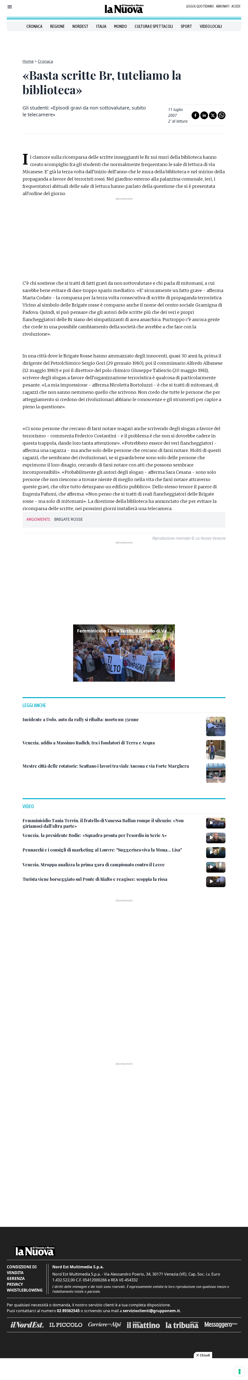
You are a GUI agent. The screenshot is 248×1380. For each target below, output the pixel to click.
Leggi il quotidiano (200, 6)
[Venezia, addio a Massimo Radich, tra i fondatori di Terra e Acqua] (215, 749)
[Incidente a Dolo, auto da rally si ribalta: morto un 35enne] (215, 726)
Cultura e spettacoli (154, 26)
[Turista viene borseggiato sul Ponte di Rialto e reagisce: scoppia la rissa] (215, 881)
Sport (186, 26)
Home (28, 61)
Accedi (236, 6)
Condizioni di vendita (22, 1269)
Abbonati (222, 6)
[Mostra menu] (10, 7)
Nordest (80, 26)
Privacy (15, 1284)
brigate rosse (68, 519)
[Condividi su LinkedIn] (204, 115)
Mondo (120, 26)
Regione (57, 26)
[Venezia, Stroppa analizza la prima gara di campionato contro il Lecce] (215, 867)
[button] (124, 653)
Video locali (211, 26)
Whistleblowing (25, 1290)
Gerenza (16, 1278)
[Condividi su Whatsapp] (221, 115)
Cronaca (34, 26)
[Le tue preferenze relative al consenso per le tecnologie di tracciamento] (239, 1371)
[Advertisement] (124, 42)
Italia (101, 26)
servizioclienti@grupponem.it (151, 1310)
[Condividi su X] (213, 115)
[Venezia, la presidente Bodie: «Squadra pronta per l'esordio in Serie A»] (215, 838)
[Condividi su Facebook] (195, 115)
